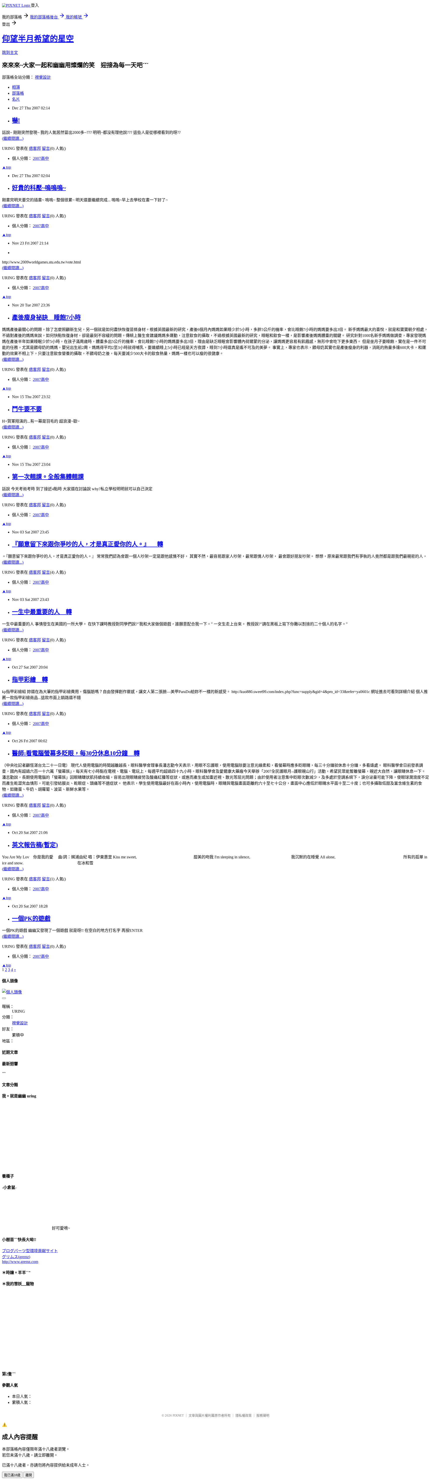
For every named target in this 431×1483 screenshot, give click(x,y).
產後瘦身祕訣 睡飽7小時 (46, 317)
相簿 (16, 87)
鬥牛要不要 (27, 409)
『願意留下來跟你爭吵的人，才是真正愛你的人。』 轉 (87, 544)
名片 (16, 99)
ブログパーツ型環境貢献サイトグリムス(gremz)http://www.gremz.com (30, 1256)
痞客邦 (35, 148)
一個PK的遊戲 (31, 918)
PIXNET (178, 1415)
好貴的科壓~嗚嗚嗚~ (39, 188)
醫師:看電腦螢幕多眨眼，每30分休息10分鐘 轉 (76, 753)
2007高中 (41, 158)
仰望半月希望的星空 (38, 38)
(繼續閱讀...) (12, 138)
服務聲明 (262, 1415)
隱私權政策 (243, 1415)
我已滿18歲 (12, 1475)
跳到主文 (10, 52)
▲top (6, 167)
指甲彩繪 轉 (30, 679)
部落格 (18, 93)
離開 (28, 1475)
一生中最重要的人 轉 (42, 612)
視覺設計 (43, 77)
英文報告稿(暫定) (35, 845)
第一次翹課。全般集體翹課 (48, 477)
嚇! (16, 120)
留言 (46, 148)
